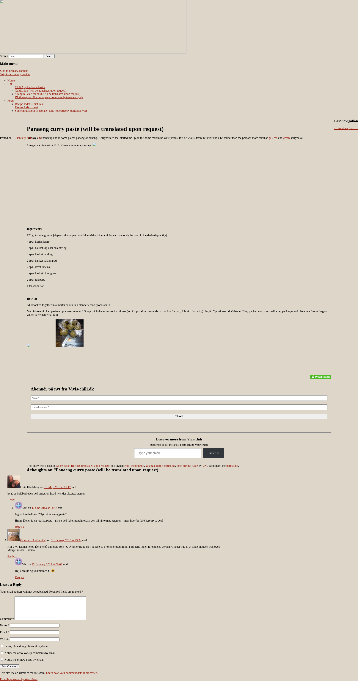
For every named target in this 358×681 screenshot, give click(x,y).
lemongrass (137, 465)
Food (10, 100)
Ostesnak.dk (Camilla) (33, 540)
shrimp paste (190, 465)
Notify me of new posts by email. (24, 659)
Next (353, 128)
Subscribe (213, 453)
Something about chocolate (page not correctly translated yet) (51, 110)
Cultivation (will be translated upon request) (40, 90)
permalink (232, 465)
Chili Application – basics (30, 87)
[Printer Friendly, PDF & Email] (320, 377)
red (275, 137)
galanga (150, 465)
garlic (159, 465)
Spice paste (63, 465)
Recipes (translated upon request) (90, 465)
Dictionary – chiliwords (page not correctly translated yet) (49, 97)
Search (4, 56)
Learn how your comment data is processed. (72, 672)
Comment (7, 618)
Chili (10, 83)
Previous (341, 128)
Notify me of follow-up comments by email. (30, 653)
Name (4, 625)
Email (4, 632)
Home (11, 80)
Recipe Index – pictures (29, 104)
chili (126, 465)
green (286, 137)
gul (270, 137)
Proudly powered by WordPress (18, 679)
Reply (12, 499)
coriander (169, 465)
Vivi (39, 137)
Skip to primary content (14, 70)
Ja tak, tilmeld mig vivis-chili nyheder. (26, 646)
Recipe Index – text (26, 107)
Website (4, 639)
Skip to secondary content (15, 74)
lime (179, 465)
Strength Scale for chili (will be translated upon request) (47, 93)
